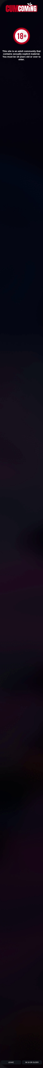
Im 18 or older (32, 1062)
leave (11, 1062)
